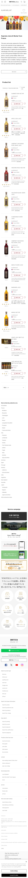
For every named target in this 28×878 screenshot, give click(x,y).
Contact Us (3, 815)
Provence (4, 425)
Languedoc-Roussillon (7, 422)
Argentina (3, 477)
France (2, 408)
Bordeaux (4, 410)
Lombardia (4, 437)
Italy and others (5, 457)
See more (14, 71)
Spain (2, 462)
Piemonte (4, 435)
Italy (2, 432)
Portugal (3, 465)
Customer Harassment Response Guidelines (9, 833)
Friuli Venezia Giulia (6, 445)
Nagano (4, 489)
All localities (4, 405)
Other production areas (6, 497)
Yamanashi (4, 487)
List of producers (15, 5)
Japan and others (6, 494)
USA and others (5, 472)
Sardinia (4, 455)
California (4, 470)
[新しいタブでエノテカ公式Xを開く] (11, 665)
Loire (3, 418)
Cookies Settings (14, 870)
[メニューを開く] (2, 2)
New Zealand (4, 480)
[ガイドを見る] (5, 2)
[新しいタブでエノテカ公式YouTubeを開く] (17, 665)
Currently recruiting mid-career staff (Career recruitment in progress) (14, 842)
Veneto (3, 442)
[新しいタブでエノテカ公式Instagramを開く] (22, 665)
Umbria (3, 447)
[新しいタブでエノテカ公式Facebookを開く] (6, 665)
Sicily (3, 452)
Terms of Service (4, 836)
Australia (3, 482)
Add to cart (18, 103)
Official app (16, 660)
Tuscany (4, 440)
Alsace (3, 427)
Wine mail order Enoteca (5, 5)
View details (17, 134)
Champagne (5, 415)
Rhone (3, 420)
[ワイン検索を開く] (21, 2)
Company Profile (4, 839)
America (3, 467)
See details (19, 161)
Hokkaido (4, 492)
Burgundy (4, 413)
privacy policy (3, 830)
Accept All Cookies (14, 875)
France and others (6, 430)
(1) (7, 137)
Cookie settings (4, 845)
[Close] (26, 861)
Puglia (3, 450)
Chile (2, 475)
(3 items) (7, 186)
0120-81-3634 (10, 818)
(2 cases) (7, 112)
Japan (2, 484)
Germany (3, 460)
